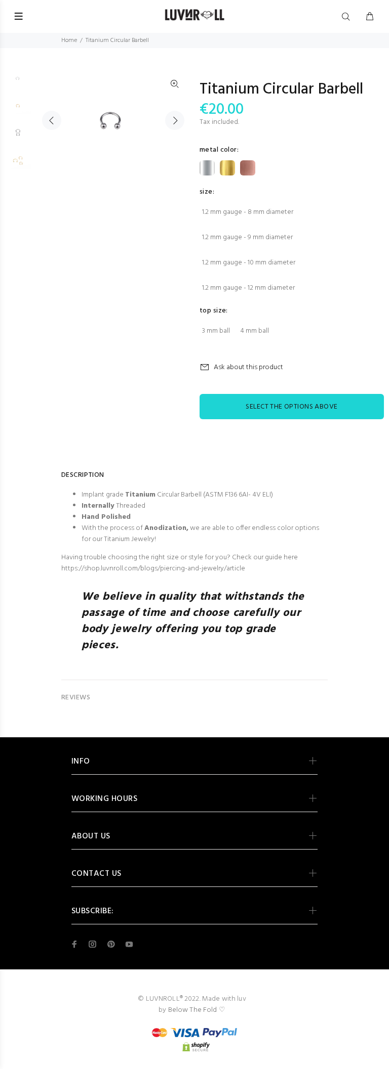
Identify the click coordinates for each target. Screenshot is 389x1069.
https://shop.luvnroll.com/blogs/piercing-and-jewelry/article (153, 568)
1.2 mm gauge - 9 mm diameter (247, 237)
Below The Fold (192, 1010)
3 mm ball (216, 331)
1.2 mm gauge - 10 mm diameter (248, 263)
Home (69, 40)
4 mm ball (254, 331)
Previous (51, 120)
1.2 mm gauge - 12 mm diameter (248, 288)
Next (174, 120)
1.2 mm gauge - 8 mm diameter (247, 212)
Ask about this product (248, 367)
